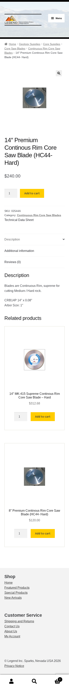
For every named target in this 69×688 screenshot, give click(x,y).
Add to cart (32, 193)
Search (34, 681)
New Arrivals (13, 597)
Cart (53, 678)
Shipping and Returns (19, 621)
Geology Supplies (29, 44)
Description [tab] (12, 239)
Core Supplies (51, 44)
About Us (10, 631)
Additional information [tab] (19, 250)
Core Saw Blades (14, 48)
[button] (59, 73)
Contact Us (12, 626)
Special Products (16, 592)
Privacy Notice (14, 666)
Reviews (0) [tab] (12, 262)
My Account (12, 636)
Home (12, 44)
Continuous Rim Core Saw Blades (39, 215)
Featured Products (17, 587)
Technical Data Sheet (19, 220)
